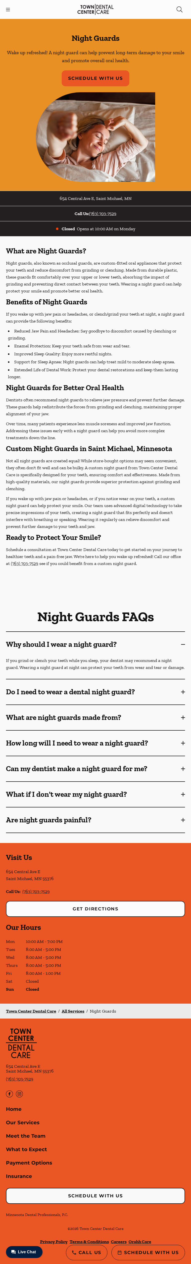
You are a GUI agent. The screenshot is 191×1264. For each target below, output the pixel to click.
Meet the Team (26, 1136)
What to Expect (26, 1149)
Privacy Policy (54, 1241)
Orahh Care (140, 1241)
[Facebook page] (9, 1093)
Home (14, 1109)
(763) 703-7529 (102, 213)
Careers (119, 1241)
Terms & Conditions (89, 1241)
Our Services (23, 1122)
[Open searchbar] (179, 9)
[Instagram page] (19, 1093)
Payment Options (29, 1163)
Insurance (19, 1176)
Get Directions (95, 909)
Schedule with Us (95, 78)
